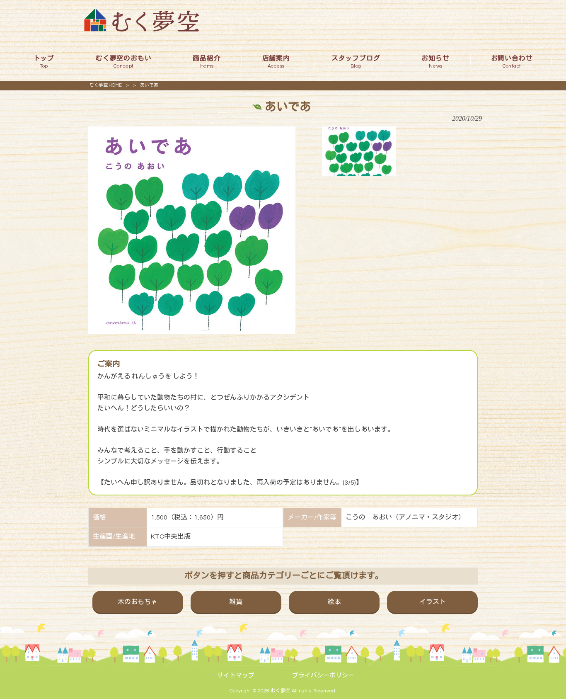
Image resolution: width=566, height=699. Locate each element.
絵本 (334, 602)
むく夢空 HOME (105, 85)
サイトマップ (235, 675)
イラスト (432, 602)
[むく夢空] (141, 29)
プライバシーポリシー (323, 675)
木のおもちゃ (137, 602)
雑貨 (235, 602)
